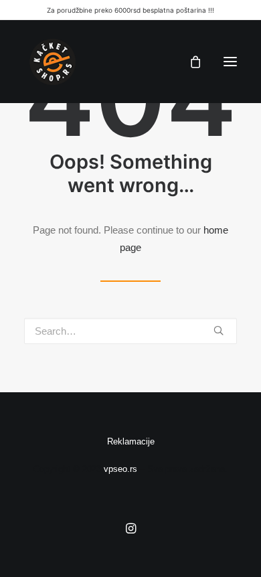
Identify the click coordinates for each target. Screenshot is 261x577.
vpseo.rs (120, 469)
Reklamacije (131, 441)
